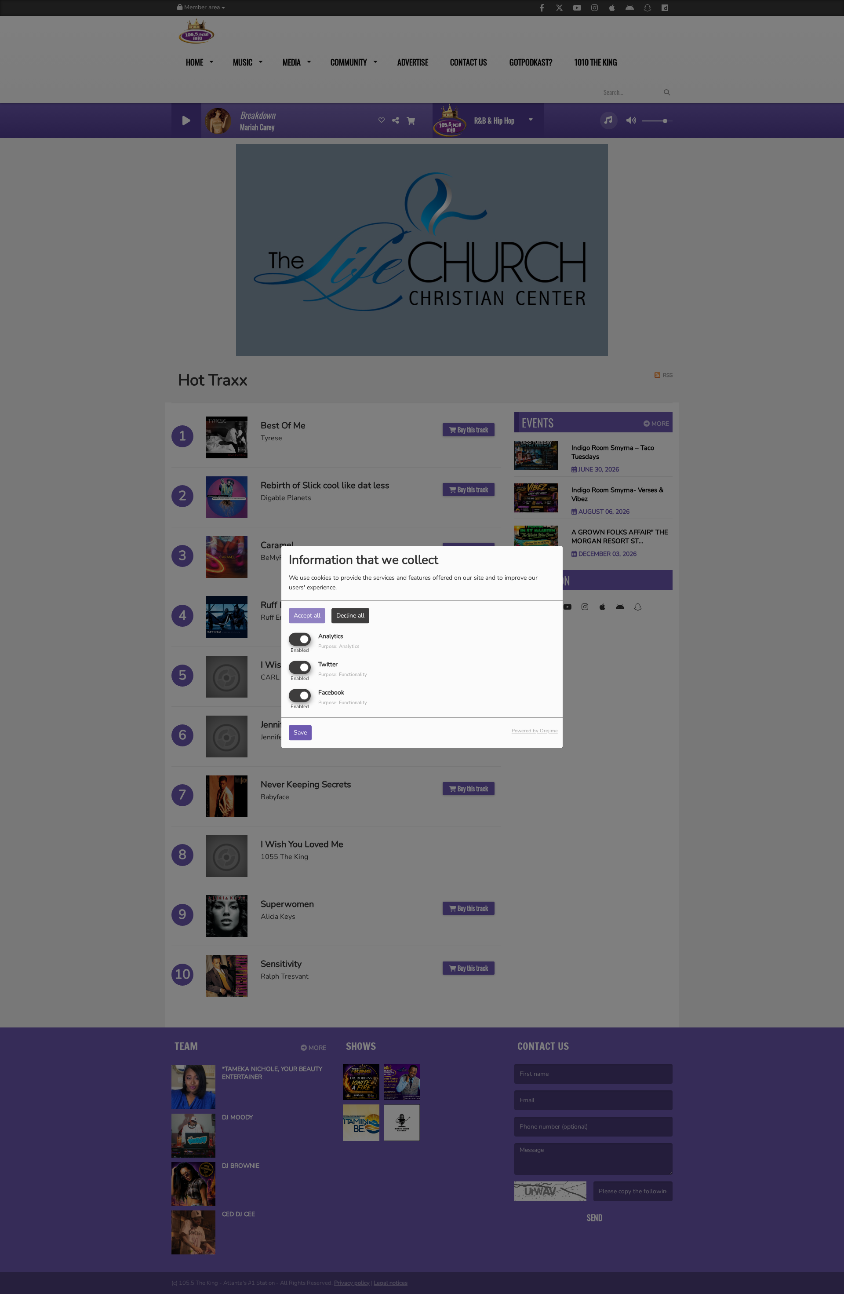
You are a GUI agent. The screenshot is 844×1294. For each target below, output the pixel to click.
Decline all (350, 615)
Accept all (307, 615)
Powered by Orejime (535, 731)
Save (300, 733)
